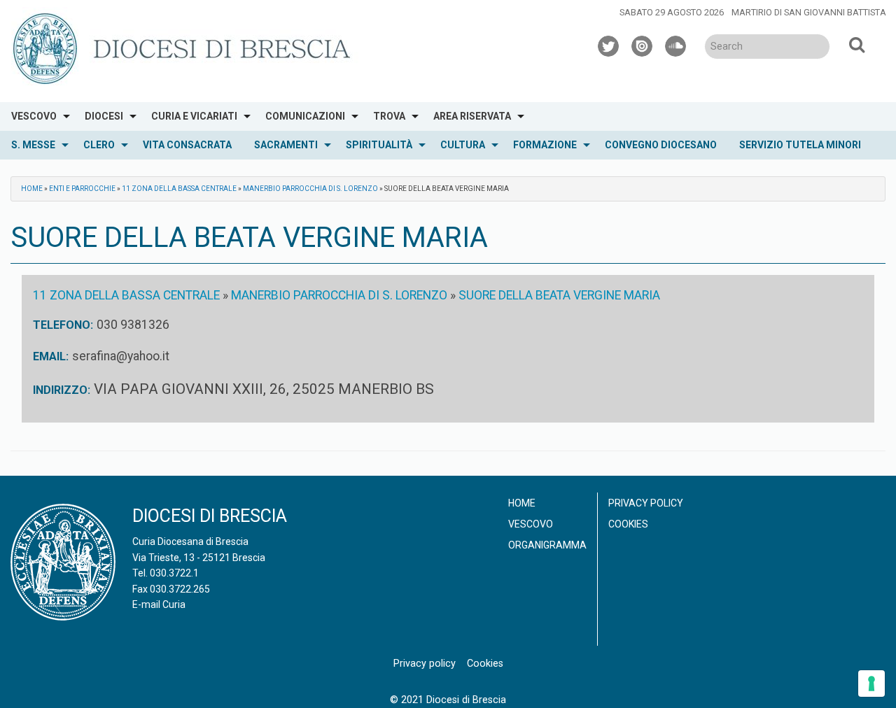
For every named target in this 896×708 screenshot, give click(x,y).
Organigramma (547, 545)
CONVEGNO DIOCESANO (661, 144)
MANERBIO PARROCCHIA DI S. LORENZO (310, 188)
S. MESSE (33, 144)
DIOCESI (104, 116)
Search (857, 44)
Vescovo (530, 524)
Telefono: (63, 325)
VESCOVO (34, 116)
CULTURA (462, 144)
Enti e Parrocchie (82, 188)
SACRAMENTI (286, 144)
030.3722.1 (174, 573)
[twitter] (609, 44)
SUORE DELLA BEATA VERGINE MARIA (559, 295)
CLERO (99, 144)
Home (32, 188)
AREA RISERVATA (472, 116)
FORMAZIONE (545, 144)
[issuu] (642, 44)
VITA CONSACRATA (187, 144)
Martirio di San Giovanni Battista (809, 12)
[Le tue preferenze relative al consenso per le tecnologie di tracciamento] (871, 683)
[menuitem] (37, 116)
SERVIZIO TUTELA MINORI (800, 144)
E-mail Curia (159, 604)
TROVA (389, 116)
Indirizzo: (61, 390)
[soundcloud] (676, 44)
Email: (51, 356)
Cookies (628, 524)
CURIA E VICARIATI (194, 116)
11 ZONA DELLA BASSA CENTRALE (179, 188)
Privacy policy (645, 503)
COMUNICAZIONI (305, 116)
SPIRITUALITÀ (379, 144)
